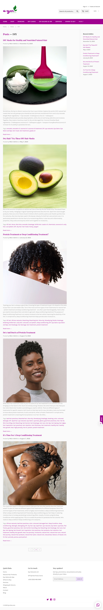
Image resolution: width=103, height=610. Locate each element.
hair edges (62, 423)
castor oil (45, 224)
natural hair (45, 532)
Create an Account (95, 6)
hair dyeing (55, 423)
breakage (31, 224)
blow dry (41, 320)
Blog (4, 593)
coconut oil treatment (35, 128)
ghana (42, 421)
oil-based (60, 535)
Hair (58, 421)
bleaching (25, 320)
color (55, 418)
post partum (23, 537)
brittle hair (38, 224)
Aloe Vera (19, 224)
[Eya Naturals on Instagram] (54, 600)
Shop (12, 21)
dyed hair (15, 421)
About (5, 587)
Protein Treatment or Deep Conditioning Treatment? (26, 234)
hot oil (25, 427)
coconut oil (24, 128)
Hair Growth (17, 530)
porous (16, 537)
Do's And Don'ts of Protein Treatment (19, 332)
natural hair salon (30, 535)
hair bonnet (26, 423)
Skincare (21, 21)
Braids (55, 320)
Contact (5, 590)
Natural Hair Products (10, 574)
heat (12, 427)
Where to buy (70, 21)
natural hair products (18, 535)
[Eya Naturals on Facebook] (51, 600)
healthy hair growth (16, 532)
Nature (55, 535)
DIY (43, 128)
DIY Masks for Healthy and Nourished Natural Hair (25, 40)
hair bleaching (17, 423)
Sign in (85, 6)
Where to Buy (7, 580)
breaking (6, 322)
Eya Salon (57, 128)
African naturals (17, 320)
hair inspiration (8, 425)
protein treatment (42, 325)
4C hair (9, 224)
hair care (42, 423)
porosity (10, 537)
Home (5, 21)
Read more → (7, 134)
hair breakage (13, 325)
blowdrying (48, 320)
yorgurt (36, 227)
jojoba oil (32, 131)
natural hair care (55, 532)
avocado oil (16, 128)
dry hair (19, 227)
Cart (87, 11)
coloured (25, 322)
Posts (12, 26)
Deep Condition (53, 523)
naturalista (48, 535)
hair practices (17, 425)
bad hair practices (12, 418)
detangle (6, 421)
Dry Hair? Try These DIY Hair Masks (19, 138)
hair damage (22, 325)
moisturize (38, 532)
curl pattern (9, 227)
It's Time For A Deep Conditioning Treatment (22, 435)
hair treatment (24, 131)
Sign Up (79, 579)
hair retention (27, 425)
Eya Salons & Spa (8, 577)
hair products (45, 530)
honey (31, 227)
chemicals (52, 224)
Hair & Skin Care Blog (30, 528)
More (81, 21)
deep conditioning (42, 322)
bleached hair (23, 418)
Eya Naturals (11, 605)
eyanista (36, 421)
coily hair (19, 322)
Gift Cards (32, 21)
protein (30, 427)
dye (34, 526)
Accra (13, 224)
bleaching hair (33, 320)
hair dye (48, 423)
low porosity (30, 532)
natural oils (40, 535)
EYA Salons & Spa (45, 21)
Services (58, 21)
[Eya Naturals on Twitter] (48, 600)
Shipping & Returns (9, 585)
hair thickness (36, 425)
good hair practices (50, 421)
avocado (9, 128)
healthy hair (55, 425)
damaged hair (43, 523)
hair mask (16, 131)
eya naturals (49, 128)
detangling (21, 526)
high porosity (18, 427)
